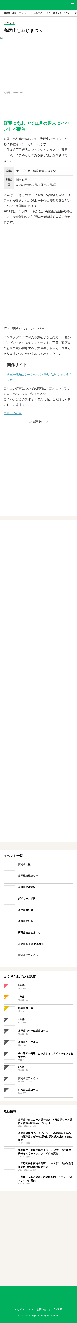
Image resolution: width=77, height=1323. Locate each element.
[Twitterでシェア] (38, 429)
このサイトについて (23, 1309)
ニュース (38, 13)
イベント (68, 13)
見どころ (57, 13)
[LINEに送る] (47, 429)
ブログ (28, 13)
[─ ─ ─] (72, 4)
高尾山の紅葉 (13, 413)
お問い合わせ (44, 1309)
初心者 (7, 13)
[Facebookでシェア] (29, 429)
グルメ (47, 13)
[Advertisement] (38, 107)
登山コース (17, 13)
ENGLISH (59, 1309)
